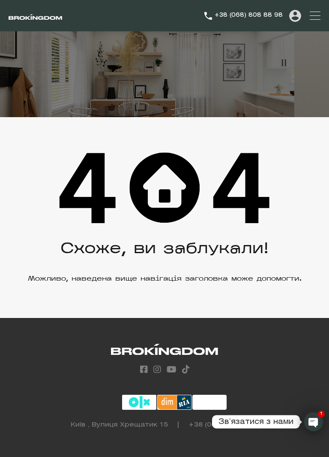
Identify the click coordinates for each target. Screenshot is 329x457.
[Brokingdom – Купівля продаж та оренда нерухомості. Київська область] (35, 16)
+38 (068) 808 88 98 (248, 15)
